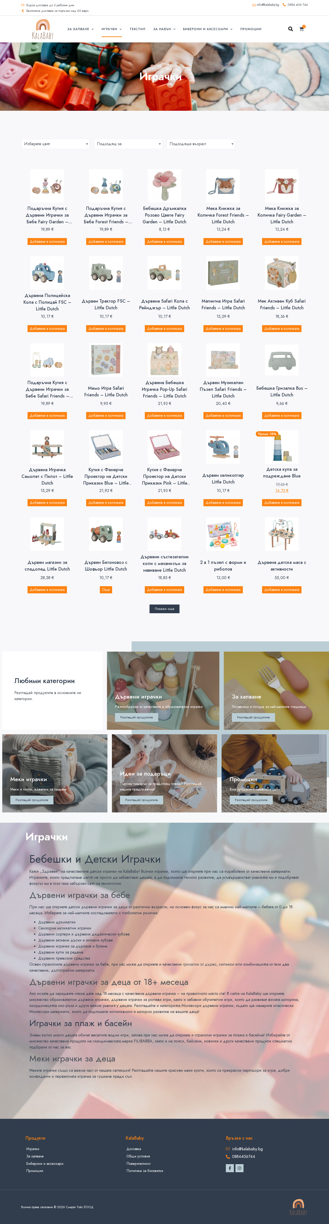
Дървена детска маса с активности (282, 565)
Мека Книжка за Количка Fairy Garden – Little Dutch (281, 215)
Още (106, 589)
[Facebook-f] (230, 1168)
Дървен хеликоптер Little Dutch (223, 478)
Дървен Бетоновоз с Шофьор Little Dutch (105, 565)
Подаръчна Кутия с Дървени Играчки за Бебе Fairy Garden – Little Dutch (47, 218)
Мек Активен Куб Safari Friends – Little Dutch (282, 304)
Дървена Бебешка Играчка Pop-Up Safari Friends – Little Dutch (164, 389)
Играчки (109, 29)
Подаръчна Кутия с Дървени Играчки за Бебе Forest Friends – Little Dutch (106, 218)
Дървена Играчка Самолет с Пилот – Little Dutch (47, 476)
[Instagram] (239, 1168)
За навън (162, 29)
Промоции (251, 29)
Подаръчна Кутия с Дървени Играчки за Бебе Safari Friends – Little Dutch (47, 392)
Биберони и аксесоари (205, 29)
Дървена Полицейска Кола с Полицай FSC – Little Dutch (47, 302)
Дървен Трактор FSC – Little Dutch (106, 304)
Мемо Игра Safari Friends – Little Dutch (106, 391)
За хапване (78, 29)
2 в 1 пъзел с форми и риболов (223, 565)
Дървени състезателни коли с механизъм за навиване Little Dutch (165, 563)
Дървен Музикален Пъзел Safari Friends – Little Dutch (223, 389)
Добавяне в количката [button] (47, 241)
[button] (290, 30)
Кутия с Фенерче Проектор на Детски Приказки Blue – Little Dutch (106, 480)
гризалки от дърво (199, 964)
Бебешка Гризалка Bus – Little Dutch (282, 391)
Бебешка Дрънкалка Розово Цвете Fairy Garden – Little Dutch (164, 215)
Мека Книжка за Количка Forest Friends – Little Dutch (223, 215)
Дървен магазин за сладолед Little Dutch (47, 565)
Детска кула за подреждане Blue (282, 472)
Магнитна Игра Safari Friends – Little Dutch (223, 304)
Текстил (137, 29)
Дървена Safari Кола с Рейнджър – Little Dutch (164, 304)
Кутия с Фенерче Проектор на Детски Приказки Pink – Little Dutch (164, 480)
